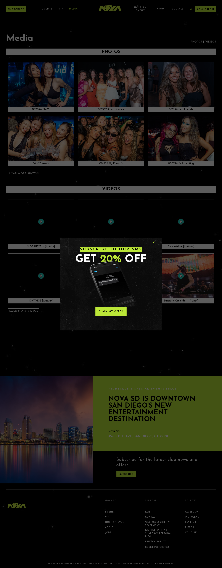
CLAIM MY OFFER (111, 311)
